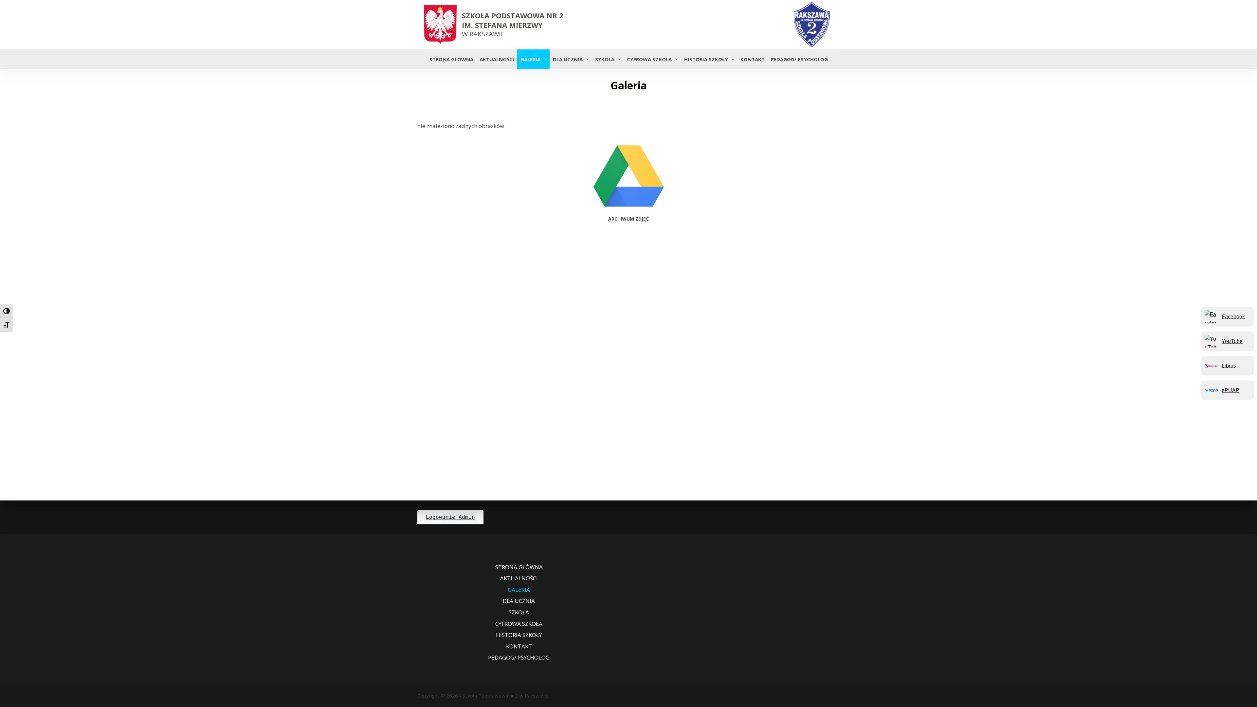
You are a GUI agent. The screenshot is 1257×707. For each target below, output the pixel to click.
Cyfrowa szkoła (649, 59)
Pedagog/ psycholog (799, 59)
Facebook (1233, 316)
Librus (1229, 365)
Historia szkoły (706, 59)
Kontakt (752, 59)
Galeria (530, 59)
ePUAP (1230, 390)
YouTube (1232, 341)
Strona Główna (451, 59)
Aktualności (497, 59)
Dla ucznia (568, 59)
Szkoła (604, 59)
